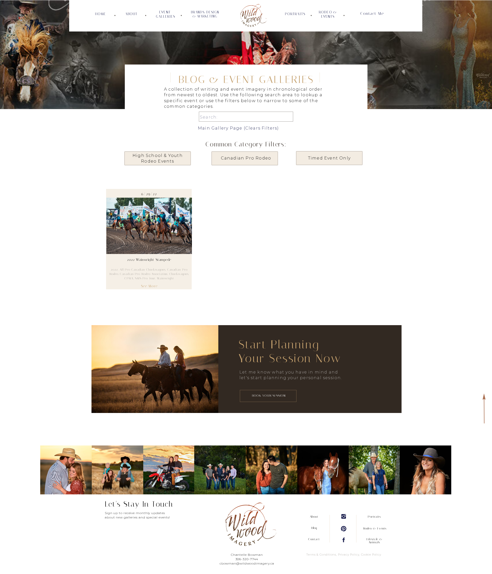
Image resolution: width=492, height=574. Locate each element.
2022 (114, 269)
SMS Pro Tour (145, 278)
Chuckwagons (179, 274)
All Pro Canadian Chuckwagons (143, 269)
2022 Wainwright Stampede (149, 260)
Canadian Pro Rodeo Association (144, 274)
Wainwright (165, 278)
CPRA (129, 278)
